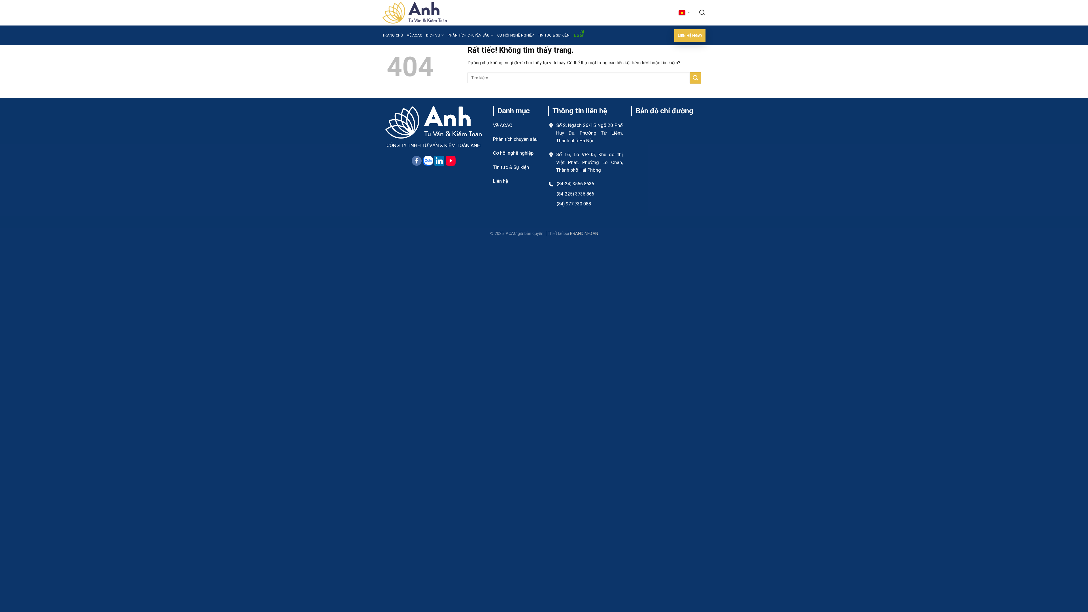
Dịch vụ (433, 35)
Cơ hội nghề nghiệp (515, 35)
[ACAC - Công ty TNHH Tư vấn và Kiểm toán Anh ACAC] (414, 13)
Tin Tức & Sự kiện (554, 35)
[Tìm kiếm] (702, 13)
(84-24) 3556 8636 (575, 183)
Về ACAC (414, 35)
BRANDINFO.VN (584, 233)
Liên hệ (500, 181)
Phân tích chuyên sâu (468, 35)
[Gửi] (695, 77)
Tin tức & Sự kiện (511, 167)
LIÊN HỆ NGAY (690, 35)
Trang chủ (392, 35)
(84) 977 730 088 (574, 204)
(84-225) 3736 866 (575, 194)
